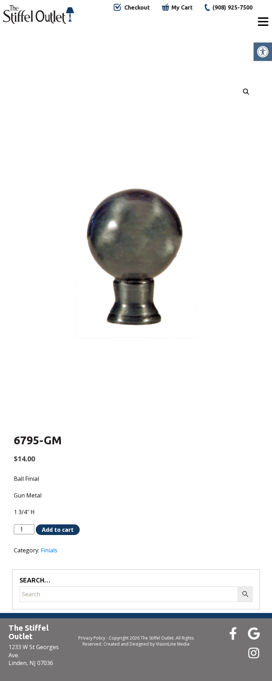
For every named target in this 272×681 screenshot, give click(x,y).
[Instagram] (253, 652)
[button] (263, 52)
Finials (49, 550)
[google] (253, 633)
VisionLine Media (172, 644)
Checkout (137, 7)
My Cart (182, 7)
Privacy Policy (91, 638)
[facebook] (232, 633)
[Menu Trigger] (263, 21)
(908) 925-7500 (232, 7)
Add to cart (58, 530)
